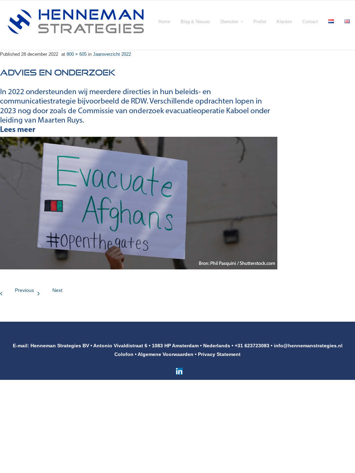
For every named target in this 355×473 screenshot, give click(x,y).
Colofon (123, 354)
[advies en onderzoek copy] (138, 164)
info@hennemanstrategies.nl (308, 345)
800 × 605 (77, 54)
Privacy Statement (219, 354)
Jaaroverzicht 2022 (112, 54)
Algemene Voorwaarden (165, 354)
